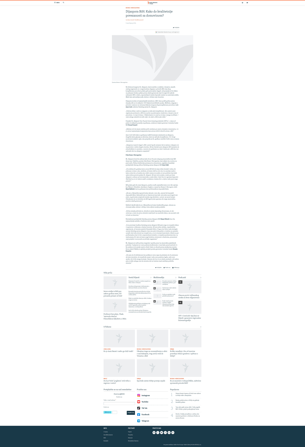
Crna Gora (107, 349)
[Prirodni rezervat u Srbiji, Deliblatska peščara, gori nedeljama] (157, 282)
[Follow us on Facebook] (154, 432)
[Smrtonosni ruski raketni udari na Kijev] (157, 289)
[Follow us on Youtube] (161, 432)
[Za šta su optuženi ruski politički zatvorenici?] (157, 296)
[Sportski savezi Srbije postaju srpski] (152, 368)
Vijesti (130, 432)
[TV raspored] (172, 432)
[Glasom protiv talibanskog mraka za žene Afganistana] (189, 286)
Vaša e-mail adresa (110, 400)
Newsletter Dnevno (133, 441)
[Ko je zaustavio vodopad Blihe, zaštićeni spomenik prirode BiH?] (185, 368)
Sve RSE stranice (108, 435)
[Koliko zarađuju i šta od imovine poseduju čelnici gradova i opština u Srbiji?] (185, 338)
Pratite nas (131, 412)
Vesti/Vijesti (134, 278)
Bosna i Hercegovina (133, 8)
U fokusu (107, 327)
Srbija (172, 349)
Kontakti (106, 441)
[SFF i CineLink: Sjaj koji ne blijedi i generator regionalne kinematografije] (189, 307)
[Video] (247, 3)
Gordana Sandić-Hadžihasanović (135, 20)
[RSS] (169, 432)
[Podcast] (242, 3)
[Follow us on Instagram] (165, 432)
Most (105, 378)
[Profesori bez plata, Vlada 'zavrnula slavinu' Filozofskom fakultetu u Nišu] (115, 305)
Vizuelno (130, 435)
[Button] (176, 28)
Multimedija (158, 278)
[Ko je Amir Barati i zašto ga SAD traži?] (119, 338)
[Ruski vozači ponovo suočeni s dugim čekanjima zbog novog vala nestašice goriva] (157, 302)
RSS (105, 438)
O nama (106, 432)
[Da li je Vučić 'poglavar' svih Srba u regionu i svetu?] (119, 368)
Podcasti (182, 278)
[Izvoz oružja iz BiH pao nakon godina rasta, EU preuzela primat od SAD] (115, 282)
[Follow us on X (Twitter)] (157, 432)
